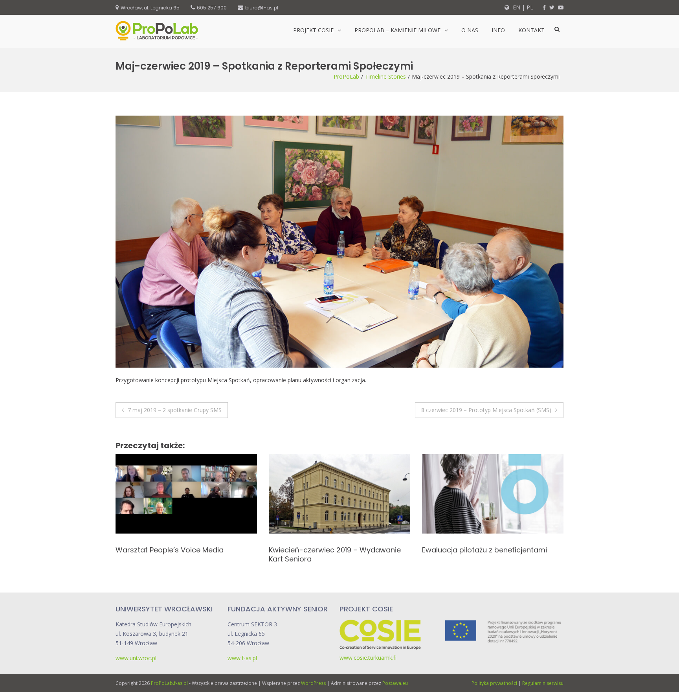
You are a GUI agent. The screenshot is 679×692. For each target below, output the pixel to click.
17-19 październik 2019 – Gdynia (476, 550)
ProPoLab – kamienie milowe (397, 30)
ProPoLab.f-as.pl (169, 683)
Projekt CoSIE (313, 30)
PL (530, 7)
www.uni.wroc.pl (136, 658)
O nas (469, 30)
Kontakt (531, 30)
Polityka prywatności (494, 683)
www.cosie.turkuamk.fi (368, 657)
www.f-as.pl (242, 658)
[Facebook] (544, 7)
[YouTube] (560, 7)
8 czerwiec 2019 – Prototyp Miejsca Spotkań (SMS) (486, 410)
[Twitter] (551, 7)
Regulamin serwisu (542, 683)
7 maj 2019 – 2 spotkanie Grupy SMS (175, 410)
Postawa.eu (395, 683)
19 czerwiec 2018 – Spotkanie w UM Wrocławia (175, 554)
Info (498, 30)
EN (515, 7)
